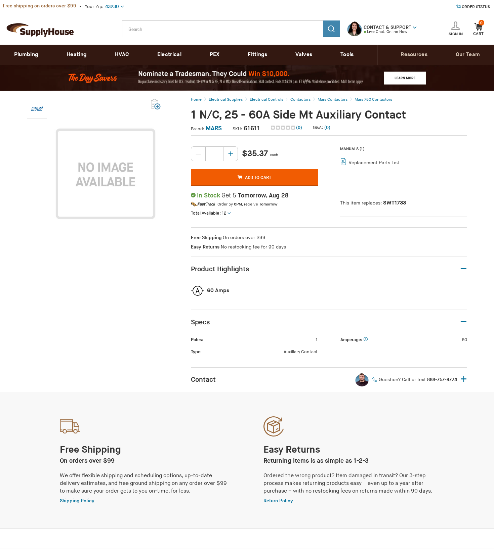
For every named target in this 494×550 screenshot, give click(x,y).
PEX (215, 54)
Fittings (257, 54)
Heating (77, 54)
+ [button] (463, 379)
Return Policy (278, 501)
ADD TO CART (258, 177)
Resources (414, 54)
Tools (347, 54)
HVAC (122, 54)
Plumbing (26, 54)
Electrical (169, 54)
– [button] (463, 269)
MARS (214, 128)
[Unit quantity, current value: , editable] (214, 153)
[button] (414, 27)
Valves (303, 54)
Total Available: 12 (209, 213)
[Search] (331, 28)
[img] (283, 128)
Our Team (468, 54)
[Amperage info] (366, 340)
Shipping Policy (77, 501)
